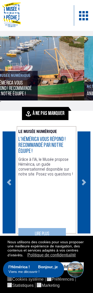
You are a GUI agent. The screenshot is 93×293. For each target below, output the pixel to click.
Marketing (51, 285)
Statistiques (23, 285)
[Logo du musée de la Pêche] (34, 15)
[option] (47, 182)
